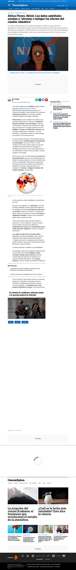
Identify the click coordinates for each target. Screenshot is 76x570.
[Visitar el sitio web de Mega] (43, 556)
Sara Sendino (15, 99)
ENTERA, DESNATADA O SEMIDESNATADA (48, 506)
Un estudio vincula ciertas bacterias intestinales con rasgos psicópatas (29, 539)
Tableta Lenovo (65, 1)
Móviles (17, 8)
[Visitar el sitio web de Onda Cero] (53, 556)
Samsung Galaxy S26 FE (43, 1)
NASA (10, 322)
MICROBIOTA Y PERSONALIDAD (27, 535)
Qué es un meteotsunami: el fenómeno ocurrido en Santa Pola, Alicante (62, 108)
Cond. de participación (55, 564)
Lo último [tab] (65, 101)
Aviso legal (29, 564)
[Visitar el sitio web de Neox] (33, 556)
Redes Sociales (25, 8)
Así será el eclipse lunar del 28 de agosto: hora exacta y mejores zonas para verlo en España (62, 125)
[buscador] (66, 5)
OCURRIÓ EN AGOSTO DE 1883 (15, 506)
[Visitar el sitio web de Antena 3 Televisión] (22, 556)
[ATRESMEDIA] (12, 557)
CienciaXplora (35, 8)
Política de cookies (46, 564)
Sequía (17, 322)
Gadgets (11, 8)
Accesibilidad (57, 566)
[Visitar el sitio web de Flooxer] (48, 559)
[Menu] (66, 8)
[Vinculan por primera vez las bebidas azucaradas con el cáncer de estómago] (15, 529)
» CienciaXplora (17, 430)
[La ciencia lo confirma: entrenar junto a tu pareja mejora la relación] (61, 529)
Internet (52, 8)
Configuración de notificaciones (47, 566)
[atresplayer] (60, 6)
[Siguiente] (67, 1)
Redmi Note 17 (34, 1)
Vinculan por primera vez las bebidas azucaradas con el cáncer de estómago (14, 538)
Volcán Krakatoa (21, 1)
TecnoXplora (11, 430)
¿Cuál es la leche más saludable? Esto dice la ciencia (26, 274)
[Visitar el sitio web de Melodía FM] (64, 556)
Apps (46, 8)
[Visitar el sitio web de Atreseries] (48, 556)
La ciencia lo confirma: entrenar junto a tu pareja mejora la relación (26, 293)
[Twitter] (12, 100)
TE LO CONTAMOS (57, 112)
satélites (25, 322)
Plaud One (28, 1)
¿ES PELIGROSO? (57, 104)
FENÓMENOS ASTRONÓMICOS (60, 121)
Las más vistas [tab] (55, 101)
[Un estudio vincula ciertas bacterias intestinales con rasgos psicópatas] (30, 529)
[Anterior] (17, 1)
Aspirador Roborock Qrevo (56, 1)
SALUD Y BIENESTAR (13, 535)
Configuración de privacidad (33, 566)
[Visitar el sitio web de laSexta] (27, 556)
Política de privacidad (36, 564)
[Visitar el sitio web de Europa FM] (58, 556)
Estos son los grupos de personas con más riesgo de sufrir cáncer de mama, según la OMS (62, 116)
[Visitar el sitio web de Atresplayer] (40, 559)
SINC (42, 8)
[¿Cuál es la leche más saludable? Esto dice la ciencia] (53, 496)
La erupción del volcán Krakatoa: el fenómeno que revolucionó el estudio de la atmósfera (22, 514)
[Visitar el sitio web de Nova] (38, 556)
